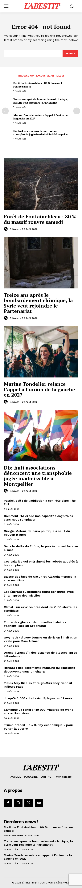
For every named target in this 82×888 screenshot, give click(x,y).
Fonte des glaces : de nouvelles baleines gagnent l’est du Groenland (35, 624)
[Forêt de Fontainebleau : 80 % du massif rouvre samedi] (41, 184)
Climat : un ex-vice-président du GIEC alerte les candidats (40, 608)
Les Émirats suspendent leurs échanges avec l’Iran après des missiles (39, 593)
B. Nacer (14, 229)
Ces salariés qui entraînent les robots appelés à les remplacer (41, 563)
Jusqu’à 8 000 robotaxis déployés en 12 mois (38, 698)
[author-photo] (6, 229)
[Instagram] (18, 803)
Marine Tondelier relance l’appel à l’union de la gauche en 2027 (40, 116)
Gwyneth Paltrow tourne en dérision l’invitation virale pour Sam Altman (40, 639)
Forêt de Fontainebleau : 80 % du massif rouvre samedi (37, 84)
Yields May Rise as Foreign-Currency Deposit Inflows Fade (38, 684)
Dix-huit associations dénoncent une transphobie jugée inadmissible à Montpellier (40, 132)
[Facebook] (8, 803)
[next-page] (76, 111)
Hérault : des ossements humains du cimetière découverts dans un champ (39, 669)
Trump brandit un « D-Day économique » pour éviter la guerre (38, 726)
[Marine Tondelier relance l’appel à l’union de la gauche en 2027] (41, 351)
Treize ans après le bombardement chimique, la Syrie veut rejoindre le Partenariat (40, 100)
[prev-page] (5, 111)
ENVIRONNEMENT (13, 835)
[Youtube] (39, 803)
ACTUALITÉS (11, 849)
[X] (28, 803)
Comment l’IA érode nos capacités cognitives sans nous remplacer (38, 517)
